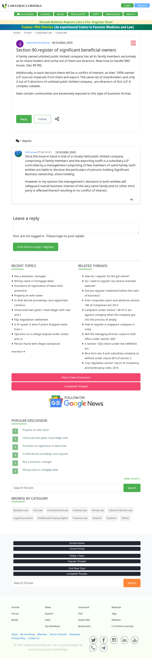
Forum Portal (77, 548)
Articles (15, 607)
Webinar (116, 619)
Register (142, 5)
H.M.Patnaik (31, 152)
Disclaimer (74, 634)
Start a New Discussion (76, 377)
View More (17, 351)
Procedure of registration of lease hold (44, 446)
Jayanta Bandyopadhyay (38, 42)
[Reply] (131, 200)
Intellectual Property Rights (53, 518)
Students (112, 518)
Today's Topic (77, 555)
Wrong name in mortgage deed (34, 281)
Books (60, 14)
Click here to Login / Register (35, 247)
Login (127, 5)
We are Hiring (27, 634)
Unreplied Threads (76, 386)
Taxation (97, 518)
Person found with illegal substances (37, 343)
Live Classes (27, 14)
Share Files (84, 619)
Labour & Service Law (120, 510)
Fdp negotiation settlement (31, 319)
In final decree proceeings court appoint (45, 454)
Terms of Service (58, 634)
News (48, 607)
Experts (49, 613)
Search (132, 488)
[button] (133, 44)
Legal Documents (23, 518)
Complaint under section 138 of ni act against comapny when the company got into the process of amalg (110, 314)
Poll (80, 613)
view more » (132, 478)
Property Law (80, 518)
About (14, 634)
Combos (45, 14)
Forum (15, 613)
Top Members (52, 626)
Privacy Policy (18, 638)
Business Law (21, 510)
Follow (42, 119)
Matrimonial (113, 14)
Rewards (116, 607)
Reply (23, 119)
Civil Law (37, 510)
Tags (114, 613)
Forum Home (77, 543)
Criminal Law (80, 510)
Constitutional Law (57, 510)
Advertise (42, 634)
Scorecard (83, 607)
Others (125, 518)
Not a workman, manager (30, 276)
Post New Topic (77, 568)
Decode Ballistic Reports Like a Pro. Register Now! (76, 22)
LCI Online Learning (122, 626)
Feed (47, 619)
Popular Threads (77, 561)
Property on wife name (28, 295)
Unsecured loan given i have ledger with (45, 438)
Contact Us (33, 638)
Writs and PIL (78, 14)
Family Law (98, 510)
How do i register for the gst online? (107, 276)
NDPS (96, 14)
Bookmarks (84, 626)
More (130, 14)
